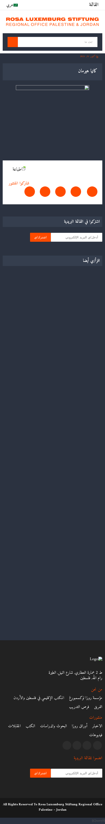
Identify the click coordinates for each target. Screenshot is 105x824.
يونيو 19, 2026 (88, 617)
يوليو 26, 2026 (88, 437)
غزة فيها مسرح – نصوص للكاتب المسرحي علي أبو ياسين (61, 343)
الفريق (98, 707)
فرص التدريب (79, 707)
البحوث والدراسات (53, 726)
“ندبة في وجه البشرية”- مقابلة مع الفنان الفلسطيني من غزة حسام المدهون (54, 520)
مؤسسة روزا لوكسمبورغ (85, 698)
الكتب (30, 726)
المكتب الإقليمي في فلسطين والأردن (38, 698)
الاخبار (97, 726)
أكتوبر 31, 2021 (88, 56)
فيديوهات (95, 735)
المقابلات (14, 726)
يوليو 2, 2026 (89, 530)
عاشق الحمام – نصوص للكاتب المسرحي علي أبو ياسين (63, 430)
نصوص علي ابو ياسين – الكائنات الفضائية (70, 610)
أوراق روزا (79, 726)
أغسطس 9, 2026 (87, 350)
